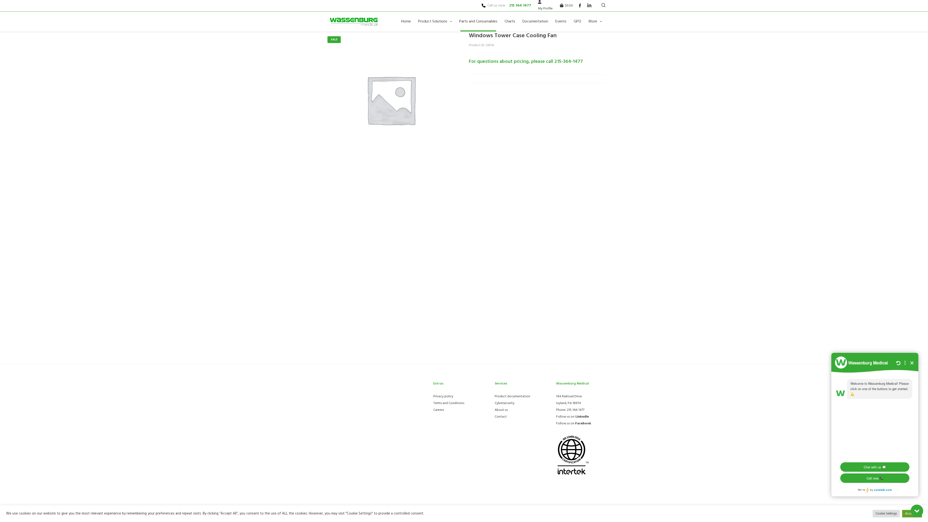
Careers (438, 410)
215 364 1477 (520, 5)
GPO (577, 21)
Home (406, 21)
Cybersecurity (505, 403)
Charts (510, 21)
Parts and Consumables (478, 21)
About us (501, 410)
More (592, 21)
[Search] (603, 5)
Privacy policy (443, 396)
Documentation (535, 21)
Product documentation (512, 396)
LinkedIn (582, 417)
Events (560, 21)
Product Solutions (432, 21)
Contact (501, 417)
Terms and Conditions (448, 403)
